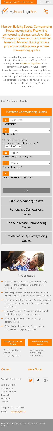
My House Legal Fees (31, 63)
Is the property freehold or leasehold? (20, 144)
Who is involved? (10, 134)
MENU (48, 2)
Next (26, 191)
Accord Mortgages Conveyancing (37, 351)
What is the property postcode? (17, 177)
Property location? (12, 167)
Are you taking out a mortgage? (17, 156)
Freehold (9, 140)
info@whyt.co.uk (18, 412)
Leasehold (23, 140)
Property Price (9, 124)
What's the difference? (13, 146)
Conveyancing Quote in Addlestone (12, 351)
